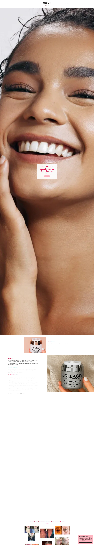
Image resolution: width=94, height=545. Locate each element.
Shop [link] (48, 5)
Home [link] (46, 5)
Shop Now (47, 176)
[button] (69, 3)
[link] (47, 3)
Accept (86, 542)
